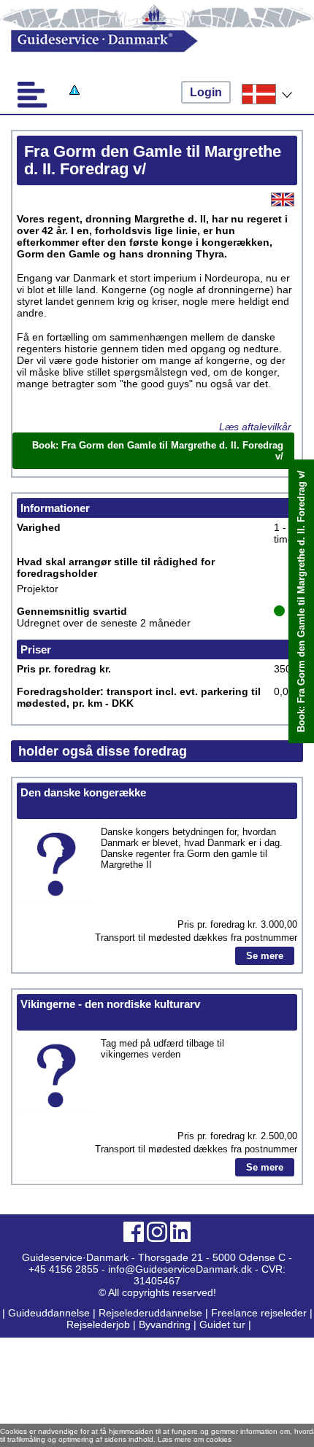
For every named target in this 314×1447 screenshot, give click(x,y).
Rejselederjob (98, 1324)
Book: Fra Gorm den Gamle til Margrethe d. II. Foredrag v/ (301, 601)
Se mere (264, 955)
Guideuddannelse (50, 1313)
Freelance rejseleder (259, 1313)
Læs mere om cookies (194, 1439)
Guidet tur (222, 1324)
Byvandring (165, 1324)
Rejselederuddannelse (152, 1313)
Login (206, 92)
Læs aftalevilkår (255, 426)
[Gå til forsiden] (142, 41)
